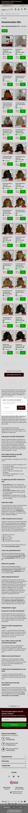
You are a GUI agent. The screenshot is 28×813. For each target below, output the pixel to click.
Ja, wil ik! (21, 407)
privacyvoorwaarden (9, 413)
